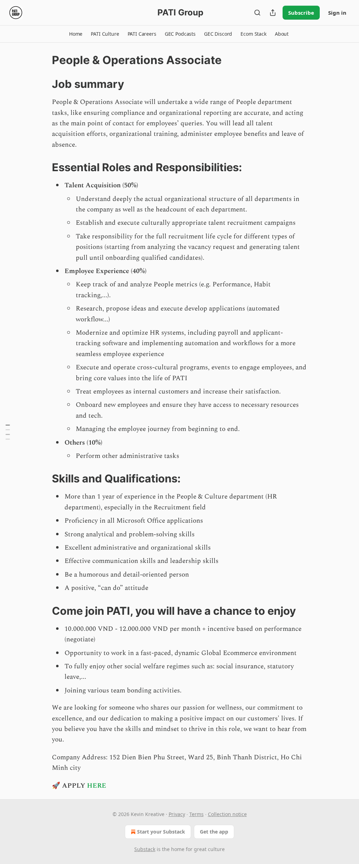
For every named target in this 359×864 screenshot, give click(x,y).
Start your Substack (161, 831)
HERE (96, 786)
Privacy (177, 814)
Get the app (214, 831)
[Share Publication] (273, 13)
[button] (76, 34)
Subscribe (301, 12)
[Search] (257, 13)
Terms (196, 814)
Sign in (337, 12)
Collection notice (227, 814)
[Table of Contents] (8, 431)
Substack (144, 849)
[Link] (42, 84)
